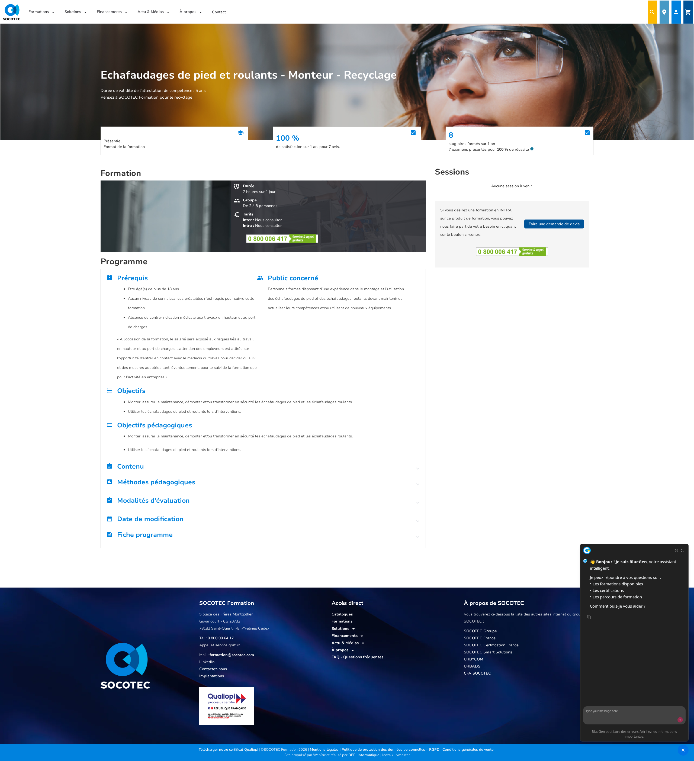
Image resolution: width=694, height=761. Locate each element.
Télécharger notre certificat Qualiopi (228, 749)
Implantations (211, 676)
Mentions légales (325, 749)
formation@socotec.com (232, 654)
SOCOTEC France (480, 638)
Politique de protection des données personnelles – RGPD (391, 749)
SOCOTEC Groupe (480, 631)
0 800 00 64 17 (221, 638)
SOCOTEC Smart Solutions (488, 652)
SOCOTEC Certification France (491, 645)
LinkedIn (206, 662)
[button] (263, 467)
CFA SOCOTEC (477, 673)
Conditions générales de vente (468, 749)
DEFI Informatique (364, 755)
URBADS (472, 666)
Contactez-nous (213, 669)
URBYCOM (473, 659)
